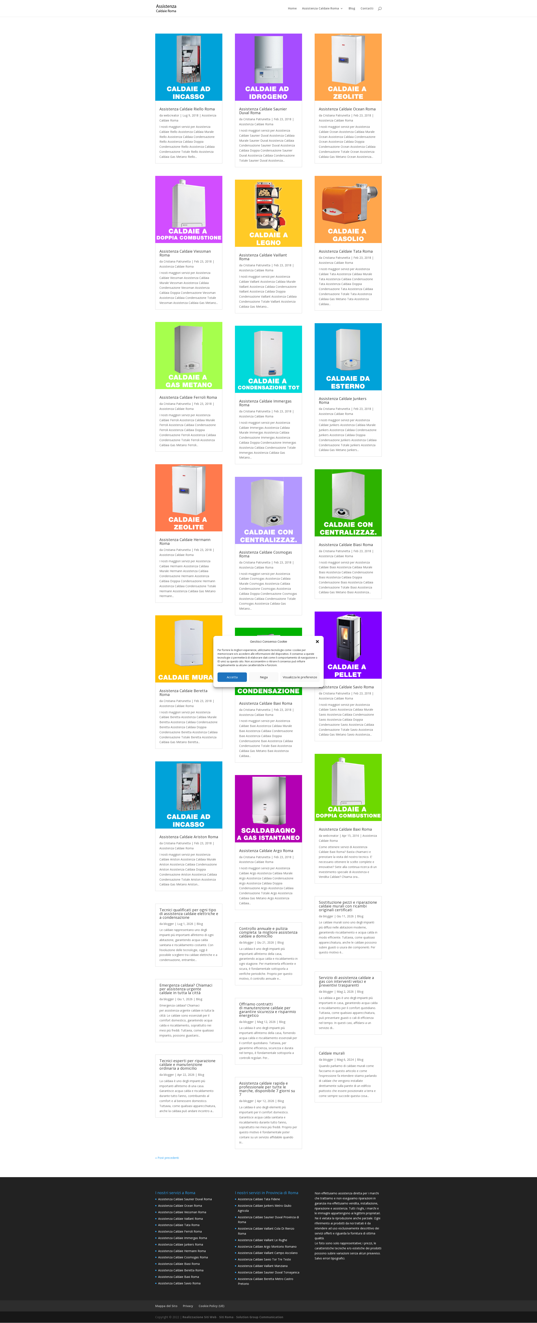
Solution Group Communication (259, 1317)
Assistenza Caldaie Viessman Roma (185, 253)
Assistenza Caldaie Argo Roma (266, 850)
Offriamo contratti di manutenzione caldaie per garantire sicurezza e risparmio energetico (267, 1009)
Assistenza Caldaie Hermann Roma (184, 541)
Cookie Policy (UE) (211, 1306)
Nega (264, 677)
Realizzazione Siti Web (199, 1317)
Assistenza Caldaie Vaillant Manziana (263, 1266)
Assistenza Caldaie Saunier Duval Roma (263, 110)
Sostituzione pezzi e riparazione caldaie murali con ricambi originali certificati (348, 906)
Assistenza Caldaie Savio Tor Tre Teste (264, 1259)
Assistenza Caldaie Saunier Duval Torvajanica (268, 1272)
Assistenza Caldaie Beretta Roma (183, 692)
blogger (169, 924)
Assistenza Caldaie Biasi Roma (346, 544)
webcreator (171, 115)
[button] (317, 641)
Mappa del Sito (166, 1306)
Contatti (367, 8)
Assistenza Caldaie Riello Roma (187, 108)
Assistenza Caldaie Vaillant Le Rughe (262, 1240)
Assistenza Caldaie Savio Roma (346, 686)
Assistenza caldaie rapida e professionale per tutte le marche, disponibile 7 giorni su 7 (267, 1089)
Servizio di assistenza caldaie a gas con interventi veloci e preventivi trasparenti (346, 981)
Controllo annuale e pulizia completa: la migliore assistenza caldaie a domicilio (268, 932)
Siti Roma (226, 1317)
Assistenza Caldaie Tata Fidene (259, 1199)
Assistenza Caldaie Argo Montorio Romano (267, 1246)
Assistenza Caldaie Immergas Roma (265, 403)
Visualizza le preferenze (300, 677)
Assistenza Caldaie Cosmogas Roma (265, 554)
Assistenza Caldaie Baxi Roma (265, 703)
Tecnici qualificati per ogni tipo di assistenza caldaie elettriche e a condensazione (188, 913)
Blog (352, 8)
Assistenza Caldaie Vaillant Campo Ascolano (268, 1253)
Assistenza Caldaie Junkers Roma (342, 400)
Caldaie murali (332, 1053)
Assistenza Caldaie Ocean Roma (347, 108)
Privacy (188, 1306)
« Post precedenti (167, 1158)
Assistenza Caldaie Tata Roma (346, 251)
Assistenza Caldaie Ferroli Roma (188, 397)
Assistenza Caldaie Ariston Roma (188, 836)
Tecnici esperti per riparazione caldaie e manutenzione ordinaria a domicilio (187, 1064)
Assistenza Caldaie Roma (320, 8)
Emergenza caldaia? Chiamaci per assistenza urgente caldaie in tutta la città (185, 989)
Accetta (232, 677)
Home (292, 8)
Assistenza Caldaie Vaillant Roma (263, 256)
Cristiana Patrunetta (177, 261)
